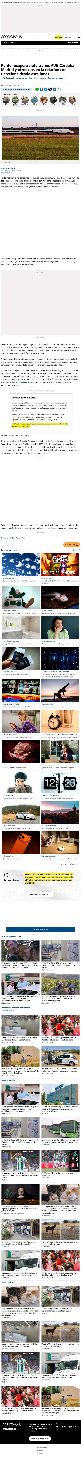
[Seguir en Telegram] (65, 1426)
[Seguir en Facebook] (62, 1426)
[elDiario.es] (13, 1428)
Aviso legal (40, 1450)
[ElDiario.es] (72, 42)
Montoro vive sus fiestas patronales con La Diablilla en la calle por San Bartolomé (58, 1038)
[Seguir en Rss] (57, 1429)
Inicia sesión (68, 37)
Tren (23, 538)
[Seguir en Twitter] (60, 1426)
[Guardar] (59, 89)
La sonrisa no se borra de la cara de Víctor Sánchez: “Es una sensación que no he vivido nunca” (19, 1175)
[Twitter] (50, 89)
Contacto (40, 1453)
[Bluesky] (46, 89)
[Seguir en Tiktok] (73, 1426)
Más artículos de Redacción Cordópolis (15, 1008)
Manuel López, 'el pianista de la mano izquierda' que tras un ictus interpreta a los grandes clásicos (18, 1208)
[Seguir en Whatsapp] (76, 1426)
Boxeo (79, 2)
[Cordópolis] (13, 1424)
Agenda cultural (67, 2)
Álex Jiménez (5, 1180)
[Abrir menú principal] (79, 37)
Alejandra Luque (46, 970)
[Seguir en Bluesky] (57, 1426)
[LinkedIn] (54, 89)
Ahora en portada (8, 1080)
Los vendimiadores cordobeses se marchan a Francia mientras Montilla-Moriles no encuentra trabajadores (59, 998)
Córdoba (11, 538)
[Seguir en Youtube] (70, 1426)
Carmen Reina (5, 970)
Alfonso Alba (45, 1003)
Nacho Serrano (45, 1178)
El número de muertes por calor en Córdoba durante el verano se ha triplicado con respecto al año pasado (59, 1109)
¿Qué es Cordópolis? (40, 1447)
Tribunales (42, 2)
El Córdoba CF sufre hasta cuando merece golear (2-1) (58, 1174)
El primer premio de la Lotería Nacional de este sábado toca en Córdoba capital (18, 1243)
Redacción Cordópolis (8, 168)
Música (51, 2)
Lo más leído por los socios (11, 936)
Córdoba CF (74, 2)
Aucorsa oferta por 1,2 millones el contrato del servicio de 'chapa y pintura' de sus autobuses (60, 1141)
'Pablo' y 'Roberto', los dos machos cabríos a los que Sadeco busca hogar (60, 1243)
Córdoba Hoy (8, 42)
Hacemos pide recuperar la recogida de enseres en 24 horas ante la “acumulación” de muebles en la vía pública (20, 1071)
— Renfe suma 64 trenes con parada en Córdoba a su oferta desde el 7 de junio (33, 78)
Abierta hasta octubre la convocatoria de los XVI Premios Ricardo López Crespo (19, 1038)
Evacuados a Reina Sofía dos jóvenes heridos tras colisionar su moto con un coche (19, 1274)
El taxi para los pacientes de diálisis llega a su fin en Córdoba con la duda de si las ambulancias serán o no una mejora (19, 998)
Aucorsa (47, 2)
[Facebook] (41, 89)
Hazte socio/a (58, 37)
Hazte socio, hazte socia (39, 894)
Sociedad (3, 538)
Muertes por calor (35, 2)
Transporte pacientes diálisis (19, 2)
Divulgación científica (58, 2)
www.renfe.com (26, 382)
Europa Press (5, 1246)
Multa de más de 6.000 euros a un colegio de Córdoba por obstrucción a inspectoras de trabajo (60, 965)
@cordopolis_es (7, 172)
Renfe (18, 538)
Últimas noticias (7, 1282)
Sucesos (28, 2)
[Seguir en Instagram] (67, 1426)
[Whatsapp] (37, 89)
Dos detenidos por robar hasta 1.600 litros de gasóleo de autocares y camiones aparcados (59, 1070)
